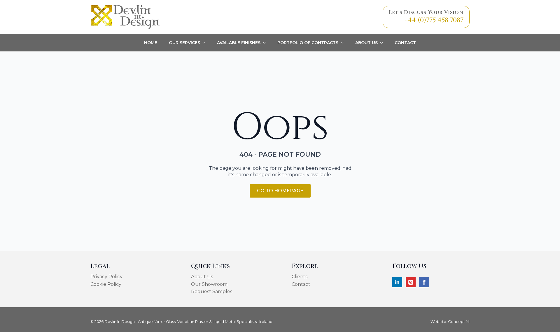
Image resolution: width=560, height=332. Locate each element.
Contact (405, 42)
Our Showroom (209, 284)
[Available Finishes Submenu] (266, 43)
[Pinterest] (411, 282)
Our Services (184, 42)
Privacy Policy (106, 276)
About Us (366, 42)
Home (150, 42)
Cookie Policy (105, 284)
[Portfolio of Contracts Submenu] (343, 43)
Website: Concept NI (450, 321)
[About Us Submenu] (383, 43)
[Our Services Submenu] (205, 43)
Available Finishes (238, 42)
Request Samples (211, 291)
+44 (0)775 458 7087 (434, 20)
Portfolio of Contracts (307, 42)
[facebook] (424, 282)
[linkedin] (397, 282)
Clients (299, 276)
